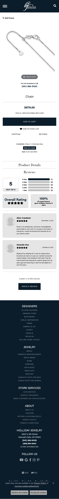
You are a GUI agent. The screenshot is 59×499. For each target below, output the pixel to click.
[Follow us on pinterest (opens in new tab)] (38, 460)
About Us (29, 410)
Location (29, 413)
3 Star (24, 185)
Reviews (29, 172)
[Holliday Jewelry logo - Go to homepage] (29, 6)
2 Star (24, 187)
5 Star (24, 179)
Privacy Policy (29, 419)
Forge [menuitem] (29, 323)
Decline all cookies (20, 492)
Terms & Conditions (29, 423)
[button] (55, 6)
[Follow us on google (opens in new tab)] (26, 460)
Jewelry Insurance (30, 395)
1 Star (25, 190)
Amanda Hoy (23, 244)
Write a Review (29, 286)
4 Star (24, 182)
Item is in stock (29, 148)
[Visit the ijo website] (34, 473)
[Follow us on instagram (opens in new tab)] (34, 460)
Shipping (16, 134)
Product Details (30, 165)
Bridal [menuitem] (29, 351)
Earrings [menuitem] (29, 364)
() (52, 179)
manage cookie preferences (27, 486)
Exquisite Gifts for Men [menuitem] (29, 377)
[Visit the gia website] (25, 473)
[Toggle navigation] (5, 6)
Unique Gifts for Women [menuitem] (29, 380)
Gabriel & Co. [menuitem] (29, 326)
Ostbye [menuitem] (29, 330)
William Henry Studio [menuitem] (29, 339)
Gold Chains (9, 18)
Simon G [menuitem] (29, 333)
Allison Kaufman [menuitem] (29, 310)
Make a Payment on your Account (29, 398)
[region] (29, 53)
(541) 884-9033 (29, 86)
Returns (43, 134)
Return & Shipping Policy (29, 416)
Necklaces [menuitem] (29, 367)
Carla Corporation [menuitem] (30, 320)
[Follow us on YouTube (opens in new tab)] (21, 460)
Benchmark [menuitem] (29, 316)
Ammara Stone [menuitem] (29, 313)
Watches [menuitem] (29, 374)
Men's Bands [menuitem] (29, 357)
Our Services (29, 392)
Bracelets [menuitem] (29, 370)
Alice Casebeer (24, 217)
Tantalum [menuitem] (29, 336)
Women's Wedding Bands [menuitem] (29, 354)
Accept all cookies (38, 492)
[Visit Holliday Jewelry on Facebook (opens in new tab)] (30, 460)
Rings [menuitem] (29, 361)
